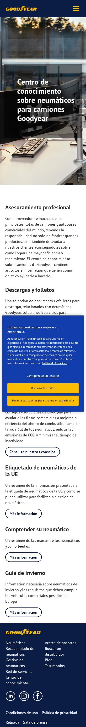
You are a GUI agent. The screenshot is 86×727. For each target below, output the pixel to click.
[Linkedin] (11, 696)
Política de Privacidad (54, 363)
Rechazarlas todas (43, 388)
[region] (43, 363)
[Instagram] (24, 696)
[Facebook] (38, 696)
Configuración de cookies (43, 376)
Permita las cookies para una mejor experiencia (43, 400)
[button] (76, 8)
